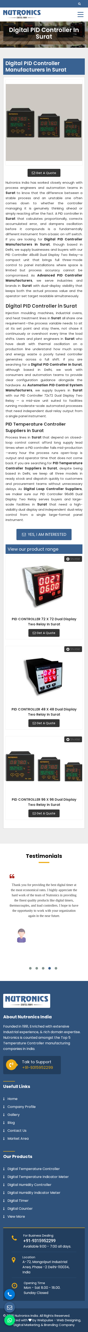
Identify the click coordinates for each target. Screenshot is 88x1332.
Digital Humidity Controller (29, 1184)
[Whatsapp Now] (9, 1320)
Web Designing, (69, 1320)
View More (16, 1216)
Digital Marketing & (28, 1325)
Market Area (18, 1138)
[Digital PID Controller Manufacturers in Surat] (44, 122)
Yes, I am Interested (46, 534)
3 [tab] (43, 968)
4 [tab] (49, 968)
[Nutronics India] (22, 14)
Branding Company (59, 1325)
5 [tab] (56, 968)
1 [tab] (30, 968)
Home (12, 1099)
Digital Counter (20, 1208)
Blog (11, 1122)
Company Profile (21, 1106)
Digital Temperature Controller (33, 1169)
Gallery (13, 1114)
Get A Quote (45, 173)
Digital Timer (18, 1200)
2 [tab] (36, 968)
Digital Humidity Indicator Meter (33, 1192)
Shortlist (75, 559)
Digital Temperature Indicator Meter (38, 1177)
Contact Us (16, 1130)
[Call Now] (9, 1294)
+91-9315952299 (37, 1067)
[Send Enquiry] (9, 1307)
